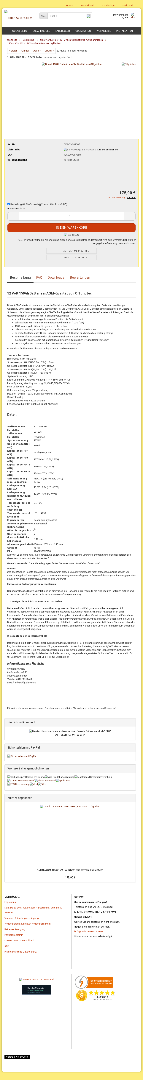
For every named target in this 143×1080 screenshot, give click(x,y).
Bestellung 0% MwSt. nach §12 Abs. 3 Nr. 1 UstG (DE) (38, 204)
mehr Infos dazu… (17, 208)
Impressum (10, 902)
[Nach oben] (10, 1072)
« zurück (24, 50)
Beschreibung (20, 277)
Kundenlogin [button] (108, 5)
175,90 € (70, 877)
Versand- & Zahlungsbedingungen (22, 918)
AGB (6, 946)
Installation (124, 30)
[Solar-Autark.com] (19, 17)
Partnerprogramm (13, 934)
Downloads (56, 277)
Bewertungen (80, 277)
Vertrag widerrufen (17, 1057)
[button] (86, 5)
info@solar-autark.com (88, 931)
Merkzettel (127, 5)
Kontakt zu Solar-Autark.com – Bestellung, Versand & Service (33, 910)
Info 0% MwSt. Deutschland (19, 940)
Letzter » (49, 50)
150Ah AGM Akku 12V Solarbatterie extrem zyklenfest (70, 870)
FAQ (39, 277)
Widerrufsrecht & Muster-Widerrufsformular (27, 923)
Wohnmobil (103, 30)
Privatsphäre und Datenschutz (20, 951)
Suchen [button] (69, 5)
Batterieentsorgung (14, 929)
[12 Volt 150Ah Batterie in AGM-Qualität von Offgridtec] (71, 92)
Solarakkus (83, 30)
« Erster (13, 50)
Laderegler (62, 30)
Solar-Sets (19, 30)
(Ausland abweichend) (107, 150)
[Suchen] (88, 16)
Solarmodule (41, 30)
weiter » (37, 50)
